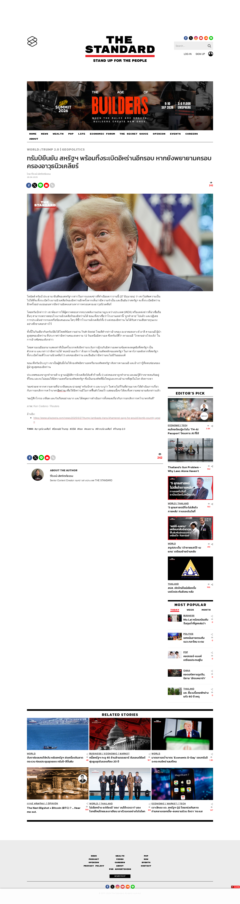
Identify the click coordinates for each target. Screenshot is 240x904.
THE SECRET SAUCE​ (134, 134)
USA (73, 428)
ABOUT (33, 139)
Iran (81, 428)
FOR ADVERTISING (120, 869)
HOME (32, 134)
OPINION (159, 134)
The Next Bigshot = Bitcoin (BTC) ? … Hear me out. (53, 809)
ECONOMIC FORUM (102, 134)
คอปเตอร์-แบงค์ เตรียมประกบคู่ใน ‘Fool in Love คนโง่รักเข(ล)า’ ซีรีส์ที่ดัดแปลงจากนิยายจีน (196, 658)
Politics (188, 634)
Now (146, 859)
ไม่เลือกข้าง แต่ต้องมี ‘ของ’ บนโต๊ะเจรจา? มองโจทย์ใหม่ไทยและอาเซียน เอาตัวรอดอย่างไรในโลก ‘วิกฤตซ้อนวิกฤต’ (117, 809)
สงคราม (90, 428)
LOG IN (188, 54)
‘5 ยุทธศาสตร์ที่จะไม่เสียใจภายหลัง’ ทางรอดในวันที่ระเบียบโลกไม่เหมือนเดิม (183, 509)
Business (188, 615)
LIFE (81, 134)
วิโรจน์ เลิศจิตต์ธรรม (41, 174)
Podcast (94, 859)
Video (120, 859)
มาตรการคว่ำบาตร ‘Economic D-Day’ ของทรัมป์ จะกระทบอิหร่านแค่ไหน (180, 759)
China (186, 670)
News (94, 856)
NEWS (44, 134)
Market (125, 753)
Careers (120, 862)
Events (146, 862)
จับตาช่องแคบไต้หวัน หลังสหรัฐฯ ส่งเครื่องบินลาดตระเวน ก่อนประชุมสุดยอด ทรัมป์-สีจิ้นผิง (55, 759)
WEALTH (58, 134)
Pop (146, 856)
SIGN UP (200, 54)
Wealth (120, 856)
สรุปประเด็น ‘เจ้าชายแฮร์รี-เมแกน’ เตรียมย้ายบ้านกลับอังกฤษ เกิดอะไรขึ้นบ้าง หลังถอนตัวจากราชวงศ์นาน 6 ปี (184, 549)
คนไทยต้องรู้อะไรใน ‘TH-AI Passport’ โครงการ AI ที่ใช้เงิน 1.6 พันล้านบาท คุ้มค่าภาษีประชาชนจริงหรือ (184, 431)
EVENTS (175, 134)
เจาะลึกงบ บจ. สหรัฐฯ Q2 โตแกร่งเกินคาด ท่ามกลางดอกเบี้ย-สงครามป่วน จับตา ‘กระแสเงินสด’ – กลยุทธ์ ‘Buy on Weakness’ (177, 809)
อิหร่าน (61, 390)
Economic (174, 425)
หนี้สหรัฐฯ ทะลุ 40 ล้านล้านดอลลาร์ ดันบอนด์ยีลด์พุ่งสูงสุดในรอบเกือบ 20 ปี (117, 759)
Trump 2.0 (120, 428)
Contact (146, 866)
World (33, 149)
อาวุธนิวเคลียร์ (43, 428)
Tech (184, 425)
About (120, 866)
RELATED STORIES (120, 714)
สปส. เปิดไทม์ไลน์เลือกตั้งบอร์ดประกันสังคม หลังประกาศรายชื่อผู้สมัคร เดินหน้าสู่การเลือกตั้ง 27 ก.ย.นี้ (183, 589)
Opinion (53, 803)
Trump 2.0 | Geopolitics (63, 149)
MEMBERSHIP (120, 876)
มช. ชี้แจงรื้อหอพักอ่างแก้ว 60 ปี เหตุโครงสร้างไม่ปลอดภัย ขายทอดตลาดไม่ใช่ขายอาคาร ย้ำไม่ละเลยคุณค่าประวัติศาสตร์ (196, 694)
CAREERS (191, 134)
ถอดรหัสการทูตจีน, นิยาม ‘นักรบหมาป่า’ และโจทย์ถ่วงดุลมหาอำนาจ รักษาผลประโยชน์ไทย (194, 676)
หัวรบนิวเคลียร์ (104, 428)
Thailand (183, 503)
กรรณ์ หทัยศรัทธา (36, 803)
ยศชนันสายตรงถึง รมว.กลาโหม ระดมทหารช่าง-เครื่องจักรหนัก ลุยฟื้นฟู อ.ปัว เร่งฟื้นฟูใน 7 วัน (195, 639)
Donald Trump (61, 428)
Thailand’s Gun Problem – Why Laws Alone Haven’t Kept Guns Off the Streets (184, 469)
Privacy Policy (94, 866)
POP (70, 134)
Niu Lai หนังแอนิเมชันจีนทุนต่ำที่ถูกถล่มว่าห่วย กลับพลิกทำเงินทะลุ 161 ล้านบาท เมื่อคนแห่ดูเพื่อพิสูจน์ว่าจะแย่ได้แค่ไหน (195, 621)
